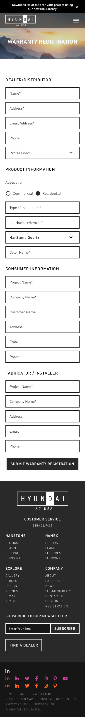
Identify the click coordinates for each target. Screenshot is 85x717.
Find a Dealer (24, 645)
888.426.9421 (42, 525)
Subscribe (64, 628)
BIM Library (48, 9)
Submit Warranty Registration (42, 463)
